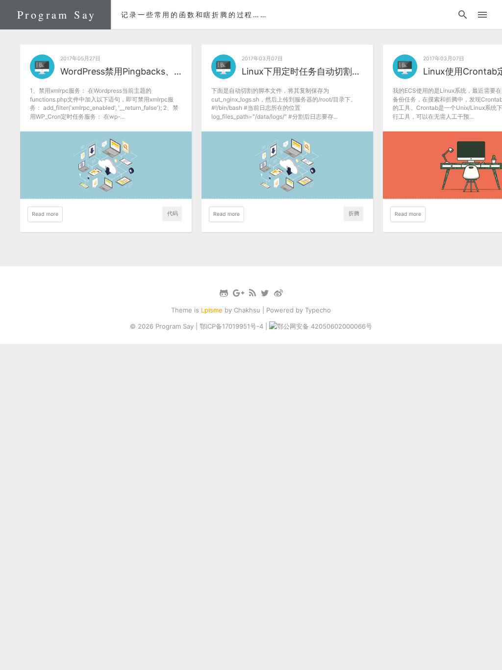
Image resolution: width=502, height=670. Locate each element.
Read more (45, 214)
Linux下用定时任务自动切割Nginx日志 (302, 71)
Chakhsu (247, 310)
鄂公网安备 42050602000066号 (324, 326)
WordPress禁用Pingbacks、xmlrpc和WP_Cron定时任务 (121, 71)
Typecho (318, 310)
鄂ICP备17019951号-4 (231, 326)
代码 (172, 213)
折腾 (354, 213)
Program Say (56, 14)
